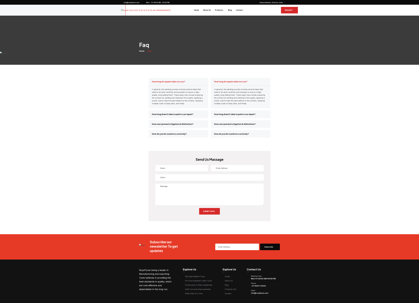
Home (196, 10)
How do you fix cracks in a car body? (169, 134)
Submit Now (209, 211)
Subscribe (268, 247)
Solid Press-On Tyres (194, 293)
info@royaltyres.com (131, 2)
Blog (230, 10)
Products (219, 10)
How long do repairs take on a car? (168, 81)
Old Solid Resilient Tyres (195, 276)
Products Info (230, 289)
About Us (207, 10)
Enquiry (289, 10)
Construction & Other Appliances (198, 285)
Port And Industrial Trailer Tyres (198, 281)
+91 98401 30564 (258, 286)
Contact (239, 10)
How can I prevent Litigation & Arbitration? (172, 124)
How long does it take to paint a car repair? (172, 114)
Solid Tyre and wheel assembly (198, 289)
